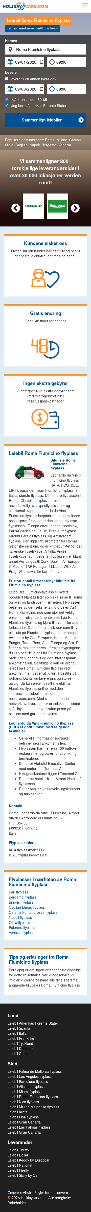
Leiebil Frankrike (21, 1038)
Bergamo (49, 144)
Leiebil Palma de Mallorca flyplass (35, 1071)
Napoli (35, 144)
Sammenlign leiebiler (52, 120)
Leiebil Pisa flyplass (23, 1116)
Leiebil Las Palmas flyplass (29, 1127)
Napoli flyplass (20, 917)
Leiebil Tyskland (20, 1043)
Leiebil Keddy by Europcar (29, 1160)
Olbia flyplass (19, 922)
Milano (62, 139)
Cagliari (21, 144)
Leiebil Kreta (18, 1111)
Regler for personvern (51, 1193)
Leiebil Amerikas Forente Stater (33, 1023)
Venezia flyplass (21, 932)
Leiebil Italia (17, 1033)
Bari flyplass (18, 891)
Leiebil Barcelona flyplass (28, 1081)
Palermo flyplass (22, 927)
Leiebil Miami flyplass (24, 1091)
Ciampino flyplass (34, 500)
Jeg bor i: (37, 105)
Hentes (11, 40)
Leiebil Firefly (18, 1170)
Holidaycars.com (34, 1198)
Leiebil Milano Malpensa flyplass (33, 1106)
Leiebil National (20, 1165)
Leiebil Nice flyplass (23, 1101)
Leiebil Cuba (18, 1053)
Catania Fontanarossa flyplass (33, 912)
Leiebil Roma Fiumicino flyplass (33, 1096)
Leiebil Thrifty (18, 1149)
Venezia (64, 144)
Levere (11, 72)
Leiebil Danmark (21, 1048)
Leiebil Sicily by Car (23, 1175)
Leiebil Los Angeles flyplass (30, 1076)
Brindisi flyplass (21, 902)
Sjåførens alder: (27, 99)
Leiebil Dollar (18, 1154)
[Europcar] (57, 205)
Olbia (9, 144)
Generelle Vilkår (20, 1193)
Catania (75, 139)
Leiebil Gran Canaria (24, 1122)
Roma (50, 139)
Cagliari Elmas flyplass (27, 907)
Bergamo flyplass (22, 897)
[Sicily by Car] (33, 205)
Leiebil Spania (19, 1028)
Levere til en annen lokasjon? (32, 78)
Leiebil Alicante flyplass (26, 1086)
